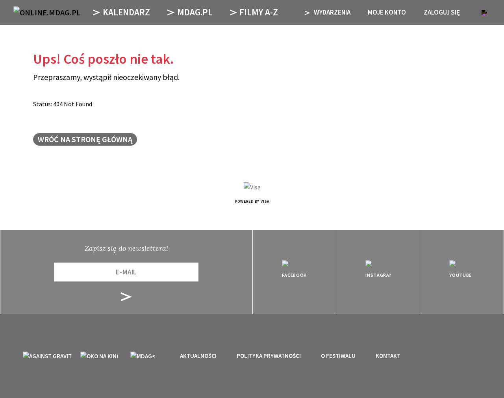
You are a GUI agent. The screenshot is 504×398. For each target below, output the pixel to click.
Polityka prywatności (269, 355)
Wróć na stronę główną (85, 139)
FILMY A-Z (258, 12)
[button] (484, 12)
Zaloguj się (442, 12)
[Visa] (252, 187)
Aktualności (198, 355)
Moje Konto (387, 12)
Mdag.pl (195, 12)
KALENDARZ (126, 12)
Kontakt (388, 355)
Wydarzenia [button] (331, 12)
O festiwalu (338, 355)
